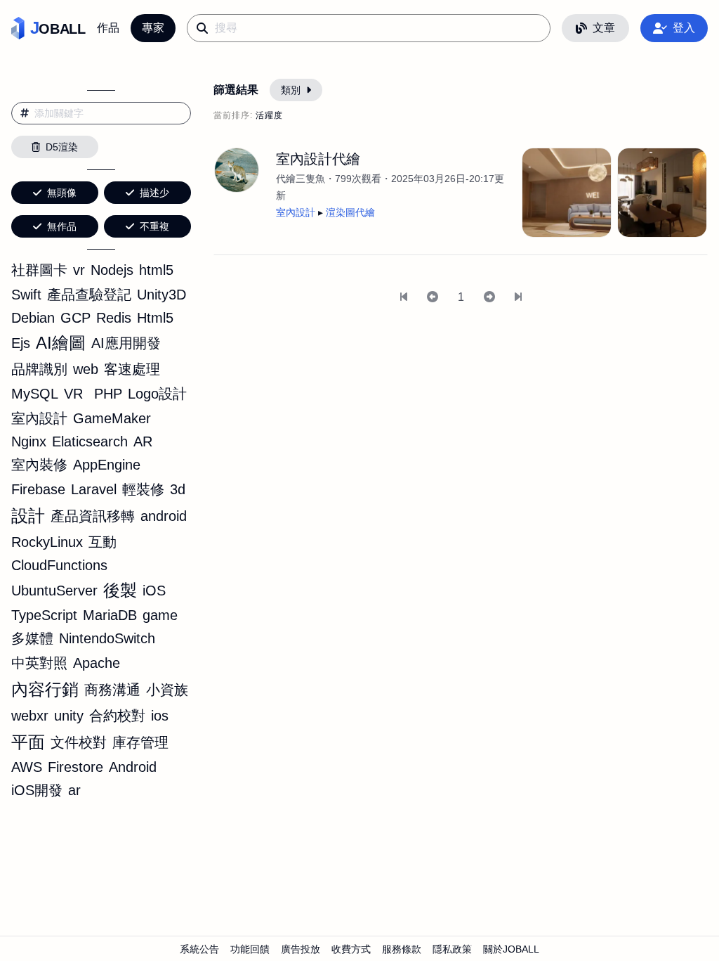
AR (142, 441)
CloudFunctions (59, 565)
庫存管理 (140, 742)
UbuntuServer (54, 590)
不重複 (154, 226)
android (163, 516)
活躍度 (269, 115)
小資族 (167, 689)
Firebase (38, 489)
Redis (113, 317)
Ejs (20, 343)
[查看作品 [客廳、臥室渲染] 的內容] (662, 193)
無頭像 (62, 192)
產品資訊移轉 (93, 516)
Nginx (28, 441)
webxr (29, 715)
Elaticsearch (90, 441)
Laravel (94, 489)
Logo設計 (157, 393)
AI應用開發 (126, 343)
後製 (120, 590)
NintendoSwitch (107, 638)
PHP (108, 393)
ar (74, 790)
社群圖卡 (39, 270)
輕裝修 (143, 489)
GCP (75, 317)
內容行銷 (45, 689)
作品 (108, 28)
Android (133, 767)
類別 (291, 90)
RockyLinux (47, 542)
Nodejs (112, 270)
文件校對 (79, 742)
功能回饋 (250, 949)
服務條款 (401, 949)
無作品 (62, 226)
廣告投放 (300, 949)
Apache (96, 663)
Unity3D (161, 294)
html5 (156, 270)
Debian (33, 317)
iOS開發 (36, 790)
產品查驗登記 (89, 294)
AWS (26, 767)
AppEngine (106, 464)
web (85, 369)
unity (69, 715)
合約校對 (117, 715)
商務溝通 (112, 689)
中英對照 (39, 663)
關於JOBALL (511, 949)
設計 (28, 515)
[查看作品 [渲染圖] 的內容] (567, 193)
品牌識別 (39, 369)
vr (79, 270)
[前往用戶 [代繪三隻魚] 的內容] (236, 170)
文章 (604, 28)
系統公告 (199, 949)
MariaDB (110, 615)
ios (160, 715)
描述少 (154, 192)
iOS (154, 590)
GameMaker (112, 418)
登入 (684, 28)
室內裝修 (39, 464)
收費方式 (351, 949)
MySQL (34, 393)
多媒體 (32, 638)
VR (73, 393)
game (160, 615)
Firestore (75, 767)
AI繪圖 (61, 342)
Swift (26, 294)
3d (177, 489)
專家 (153, 28)
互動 (102, 542)
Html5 (155, 317)
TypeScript (44, 615)
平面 (28, 742)
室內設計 (39, 418)
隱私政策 (452, 949)
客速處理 (132, 369)
